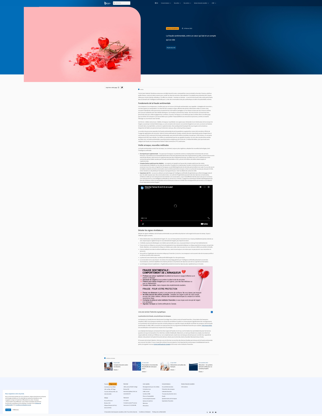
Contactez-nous (147, 389)
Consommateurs (165, 3)
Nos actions (187, 3)
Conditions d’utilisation (145, 412)
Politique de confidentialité (159, 412)
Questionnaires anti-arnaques (169, 398)
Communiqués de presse (149, 398)
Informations (184, 387)
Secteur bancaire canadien (200, 3)
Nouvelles (176, 3)
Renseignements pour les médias (151, 387)
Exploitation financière (167, 401)
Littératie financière (167, 391)
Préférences (16, 410)
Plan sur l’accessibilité (148, 396)
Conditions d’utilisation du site (23, 405)
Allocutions (146, 406)
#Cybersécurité (171, 48)
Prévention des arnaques (168, 389)
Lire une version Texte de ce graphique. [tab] (152, 312)
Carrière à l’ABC (146, 394)
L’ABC (213, 3)
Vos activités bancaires (167, 387)
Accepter (8, 410)
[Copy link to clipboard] (122, 87)
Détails (116, 370)
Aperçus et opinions (148, 401)
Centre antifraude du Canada (162, 344)
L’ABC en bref (146, 391)
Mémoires (145, 403)
